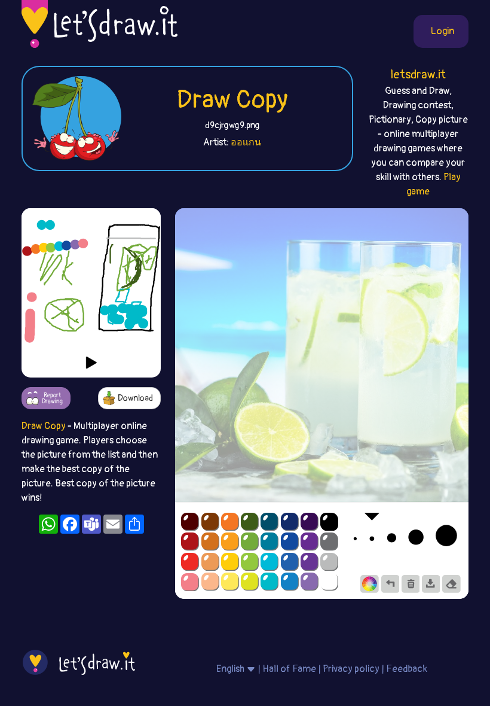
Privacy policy (351, 669)
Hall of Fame (289, 669)
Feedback (406, 669)
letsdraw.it (418, 74)
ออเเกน (246, 142)
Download (135, 398)
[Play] (91, 363)
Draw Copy (232, 99)
